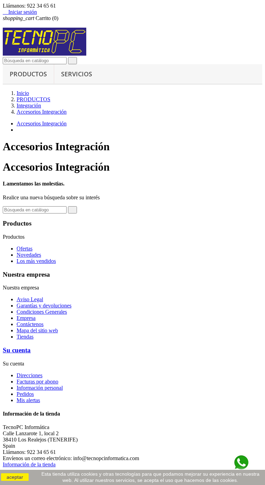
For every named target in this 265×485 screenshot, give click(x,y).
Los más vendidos (36, 261)
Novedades (29, 255)
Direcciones (29, 375)
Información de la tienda (29, 464)
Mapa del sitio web (37, 330)
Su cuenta (17, 350)
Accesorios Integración (42, 123)
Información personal (40, 388)
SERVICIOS (76, 74)
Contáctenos (30, 324)
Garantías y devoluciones (44, 305)
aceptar (15, 477)
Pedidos (25, 394)
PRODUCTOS (28, 74)
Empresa (26, 318)
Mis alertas (28, 400)
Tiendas (25, 337)
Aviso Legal (30, 299)
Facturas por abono (37, 381)
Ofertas (24, 248)
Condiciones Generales (42, 312)
